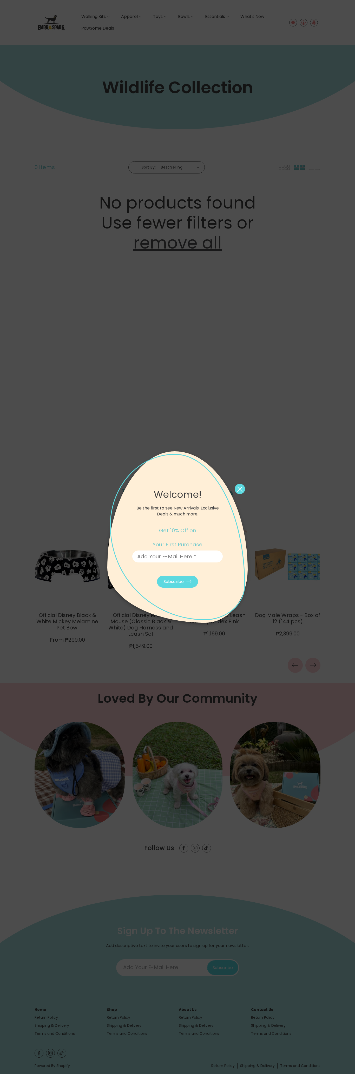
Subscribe (173, 582)
